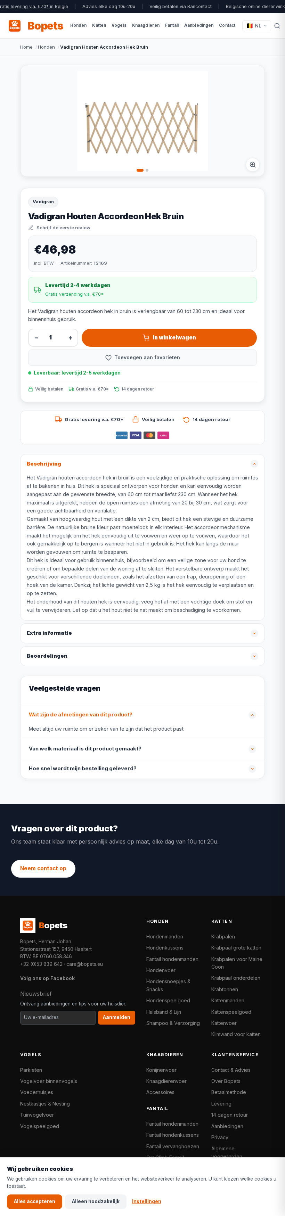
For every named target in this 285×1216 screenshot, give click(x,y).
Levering (221, 1104)
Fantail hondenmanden (172, 959)
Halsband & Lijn (163, 1012)
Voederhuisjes (36, 1092)
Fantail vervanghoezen (172, 1146)
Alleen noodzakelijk (96, 1201)
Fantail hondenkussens (172, 1135)
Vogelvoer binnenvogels (48, 1081)
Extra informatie (49, 633)
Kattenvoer (224, 1023)
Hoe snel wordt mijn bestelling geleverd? (83, 768)
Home (26, 47)
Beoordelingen (47, 656)
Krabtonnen (224, 989)
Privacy (219, 1137)
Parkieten (31, 1070)
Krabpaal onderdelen (235, 978)
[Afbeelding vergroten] (253, 165)
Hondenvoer (161, 970)
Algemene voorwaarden (226, 1152)
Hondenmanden (164, 936)
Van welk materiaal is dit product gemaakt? (85, 749)
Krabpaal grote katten (236, 948)
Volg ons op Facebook (47, 978)
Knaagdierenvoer (166, 1081)
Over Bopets (226, 1081)
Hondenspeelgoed (168, 1000)
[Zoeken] (277, 26)
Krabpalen (223, 936)
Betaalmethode (228, 1092)
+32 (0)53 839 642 (41, 964)
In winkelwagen (174, 337)
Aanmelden (116, 1017)
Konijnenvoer (161, 1070)
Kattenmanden (227, 1000)
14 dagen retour (229, 1115)
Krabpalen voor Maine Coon (236, 963)
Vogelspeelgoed (39, 1126)
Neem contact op (43, 868)
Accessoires (160, 1092)
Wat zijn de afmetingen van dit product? (80, 715)
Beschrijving (44, 464)
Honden (46, 47)
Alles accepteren (34, 1201)
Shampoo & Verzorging (173, 1023)
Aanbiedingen (227, 1126)
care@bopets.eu (84, 964)
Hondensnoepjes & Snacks (168, 985)
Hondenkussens (165, 948)
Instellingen (146, 1201)
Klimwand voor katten (236, 1034)
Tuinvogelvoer (37, 1115)
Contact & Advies (231, 1070)
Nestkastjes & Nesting (45, 1104)
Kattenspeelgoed (231, 1012)
